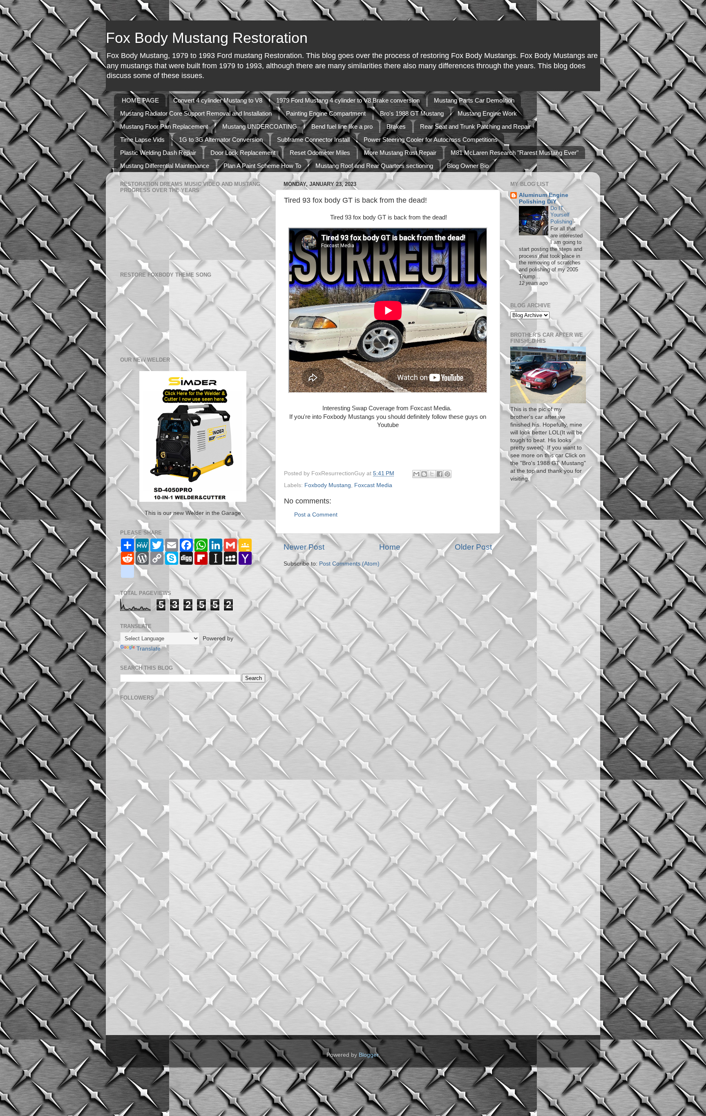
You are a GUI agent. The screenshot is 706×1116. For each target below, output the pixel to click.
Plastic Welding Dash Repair (158, 152)
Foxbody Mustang (327, 485)
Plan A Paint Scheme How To (262, 165)
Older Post (473, 547)
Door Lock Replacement (242, 152)
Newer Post (304, 547)
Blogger (368, 1055)
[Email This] (416, 474)
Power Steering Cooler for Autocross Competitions (431, 139)
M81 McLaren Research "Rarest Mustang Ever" (515, 152)
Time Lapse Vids (142, 139)
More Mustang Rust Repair (400, 152)
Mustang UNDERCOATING (259, 126)
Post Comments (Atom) (349, 564)
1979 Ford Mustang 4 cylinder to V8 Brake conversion (348, 100)
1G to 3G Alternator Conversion (221, 139)
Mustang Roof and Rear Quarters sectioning (374, 165)
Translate (148, 649)
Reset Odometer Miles (320, 152)
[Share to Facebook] (440, 474)
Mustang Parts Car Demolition (474, 100)
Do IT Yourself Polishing (562, 215)
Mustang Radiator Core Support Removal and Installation (196, 113)
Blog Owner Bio (468, 165)
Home (389, 547)
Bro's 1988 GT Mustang (412, 113)
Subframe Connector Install (313, 139)
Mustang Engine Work (487, 113)
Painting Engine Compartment (326, 113)
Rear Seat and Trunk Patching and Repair (475, 126)
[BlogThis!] (424, 474)
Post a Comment (315, 515)
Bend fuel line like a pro (342, 126)
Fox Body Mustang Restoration (207, 37)
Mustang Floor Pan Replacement (164, 126)
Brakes (396, 126)
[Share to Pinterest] (447, 474)
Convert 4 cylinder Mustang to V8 (217, 100)
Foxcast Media (373, 485)
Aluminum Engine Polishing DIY (543, 198)
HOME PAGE (140, 100)
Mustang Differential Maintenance (164, 165)
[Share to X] (432, 474)
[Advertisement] (144, 901)
